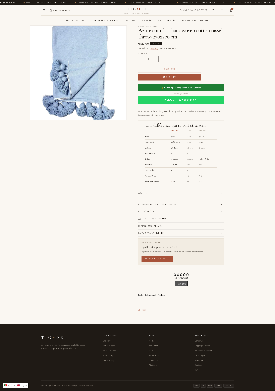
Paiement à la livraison (203, 350)
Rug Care (198, 365)
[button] (181, 193)
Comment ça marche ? (181, 93)
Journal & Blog (108, 360)
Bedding (172, 20)
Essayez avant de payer (193, 10)
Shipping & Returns (202, 345)
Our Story (107, 340)
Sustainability (108, 355)
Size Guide (199, 360)
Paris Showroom (109, 350)
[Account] (213, 10)
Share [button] (144, 309)
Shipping (154, 48)
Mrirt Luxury (154, 355)
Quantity (142, 53)
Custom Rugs (154, 360)
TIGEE (137, 10)
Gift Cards (153, 365)
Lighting (129, 20)
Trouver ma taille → (157, 259)
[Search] (44, 10)
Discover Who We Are (195, 20)
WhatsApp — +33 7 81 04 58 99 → (181, 99)
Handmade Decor (151, 20)
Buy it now (169, 77)
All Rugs (152, 340)
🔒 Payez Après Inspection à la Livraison (181, 87)
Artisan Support (109, 345)
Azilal (151, 350)
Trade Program (201, 355)
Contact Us (199, 340)
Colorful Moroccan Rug (104, 20)
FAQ (196, 370)
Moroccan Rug (75, 20)
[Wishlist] (222, 10)
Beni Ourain (153, 345)
